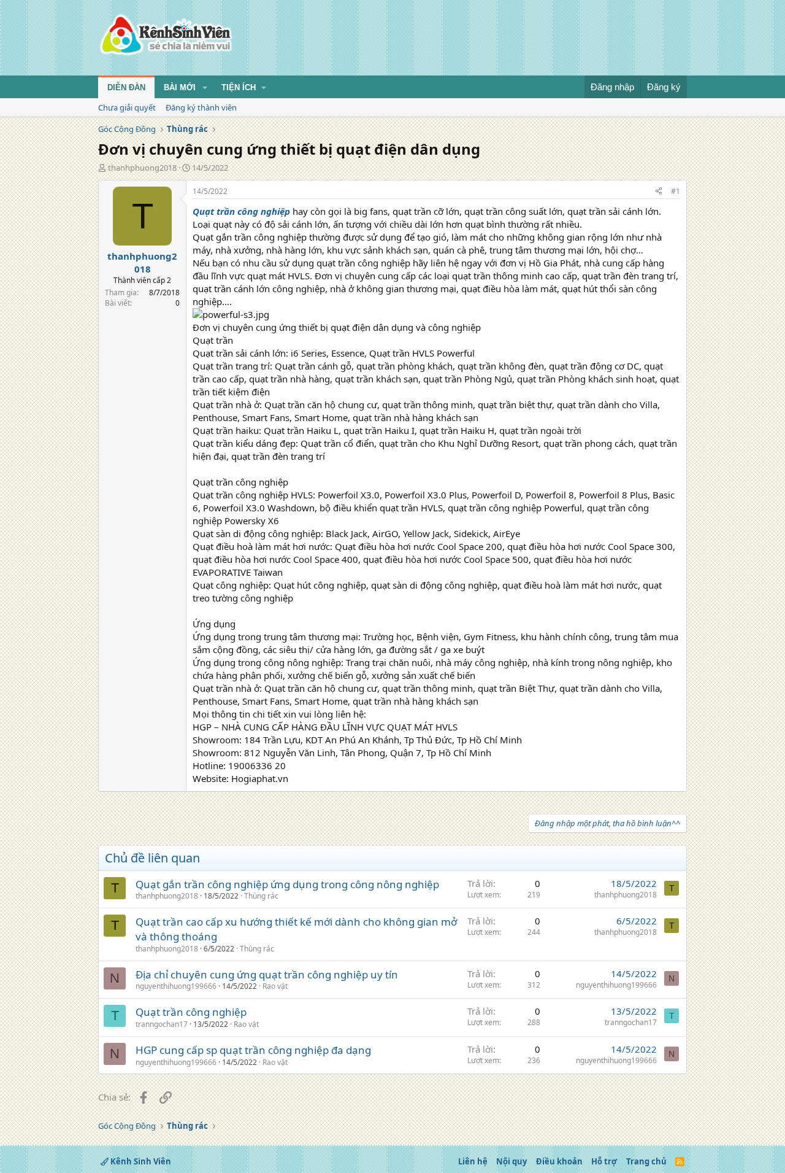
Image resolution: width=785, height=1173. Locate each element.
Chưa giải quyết (127, 107)
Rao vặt (275, 986)
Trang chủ (646, 1161)
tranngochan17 (162, 1024)
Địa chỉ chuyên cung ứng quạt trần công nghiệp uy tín (267, 974)
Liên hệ (473, 1161)
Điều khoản (559, 1161)
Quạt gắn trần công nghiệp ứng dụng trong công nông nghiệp (287, 884)
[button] (205, 87)
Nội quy (511, 1161)
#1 (675, 191)
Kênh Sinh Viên (140, 1161)
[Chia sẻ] (659, 192)
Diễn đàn (126, 87)
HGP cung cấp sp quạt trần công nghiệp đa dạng (253, 1050)
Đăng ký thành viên (201, 107)
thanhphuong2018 (142, 167)
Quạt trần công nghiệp (191, 1012)
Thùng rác (261, 896)
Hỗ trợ (604, 1161)
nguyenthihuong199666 (176, 986)
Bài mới (180, 87)
